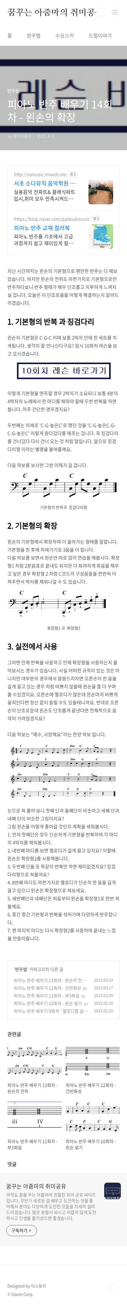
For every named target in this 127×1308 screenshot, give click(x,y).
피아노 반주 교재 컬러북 (42, 228)
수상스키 (64, 35)
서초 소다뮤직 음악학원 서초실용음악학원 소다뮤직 (44, 183)
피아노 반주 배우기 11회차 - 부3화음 (47, 995)
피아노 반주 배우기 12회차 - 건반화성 (47, 988)
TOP (115, 1288)
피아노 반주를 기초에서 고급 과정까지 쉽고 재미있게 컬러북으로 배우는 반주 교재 (43, 239)
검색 (101, 12)
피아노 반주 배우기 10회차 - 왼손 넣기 (48, 1003)
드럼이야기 (100, 35)
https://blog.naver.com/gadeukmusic (52, 219)
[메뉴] (115, 12)
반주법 (34, 35)
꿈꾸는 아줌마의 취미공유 (55, 12)
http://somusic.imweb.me (40, 174)
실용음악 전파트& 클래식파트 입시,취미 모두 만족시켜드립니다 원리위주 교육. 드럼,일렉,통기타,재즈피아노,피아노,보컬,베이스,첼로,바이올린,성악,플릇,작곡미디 (44, 195)
